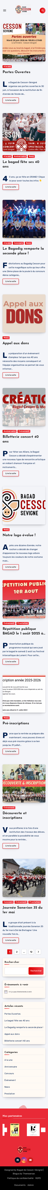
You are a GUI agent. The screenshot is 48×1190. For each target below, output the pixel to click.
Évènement (24, 431)
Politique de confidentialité (20, 1178)
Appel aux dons (16, 343)
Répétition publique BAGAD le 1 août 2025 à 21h (23, 633)
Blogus (16, 1173)
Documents (19, 1185)
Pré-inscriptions (16, 723)
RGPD (38, 1178)
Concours (18, 243)
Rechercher (11, 962)
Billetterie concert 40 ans (17, 1041)
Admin (31, 1185)
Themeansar (29, 1173)
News (31, 156)
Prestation (22, 623)
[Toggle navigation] (5, 10)
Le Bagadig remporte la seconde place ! (23, 1027)
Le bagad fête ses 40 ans (16, 1020)
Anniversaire (20, 156)
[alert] (24, 991)
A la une (7, 66)
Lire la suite (10, 100)
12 (31, 951)
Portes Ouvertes (16, 72)
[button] (5, 1130)
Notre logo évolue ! (19, 535)
